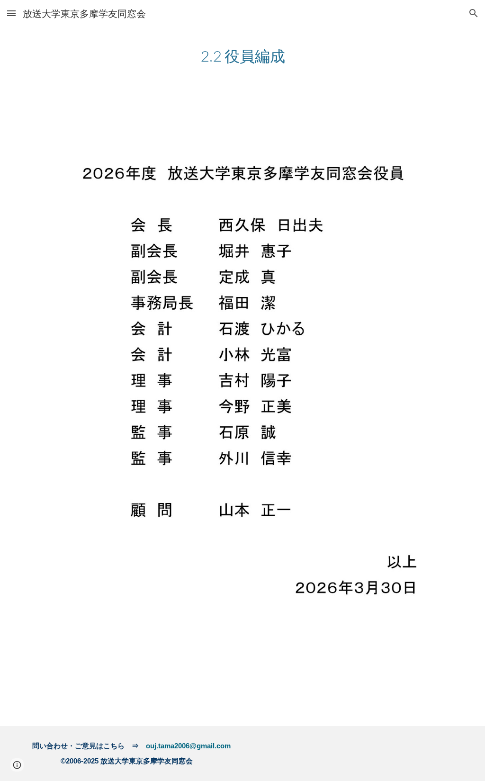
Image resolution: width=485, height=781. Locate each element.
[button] (11, 13)
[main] (242, 55)
